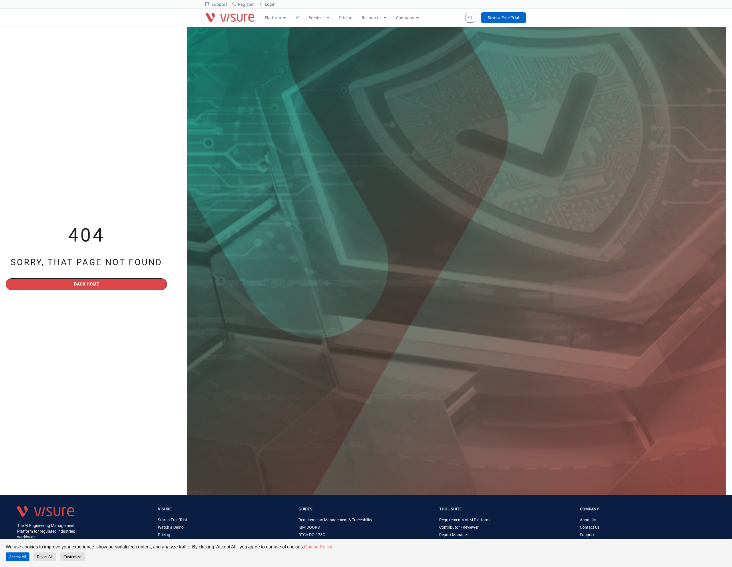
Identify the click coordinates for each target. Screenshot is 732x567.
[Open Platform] (285, 18)
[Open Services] (328, 18)
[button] (135, 494)
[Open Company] (417, 18)
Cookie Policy (318, 546)
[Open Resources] (385, 18)
